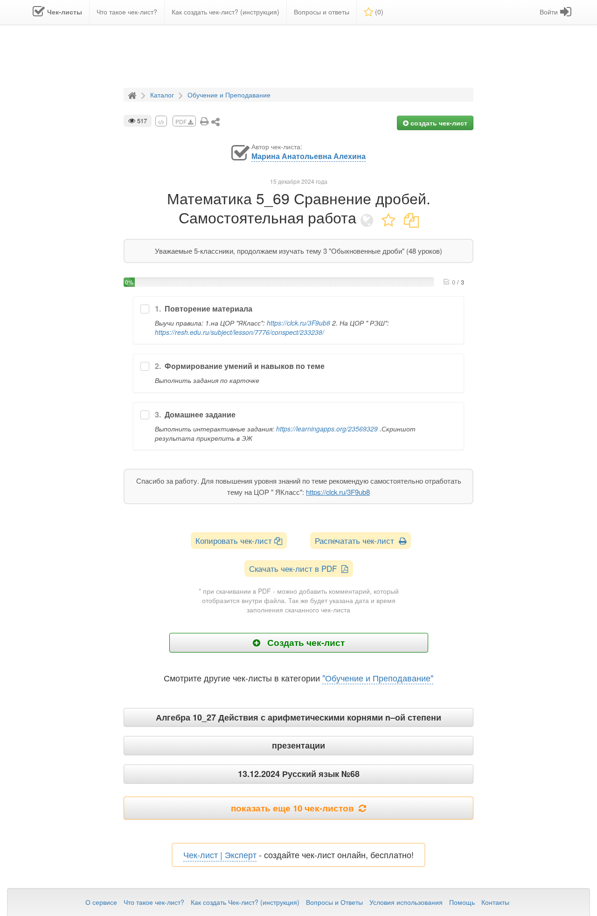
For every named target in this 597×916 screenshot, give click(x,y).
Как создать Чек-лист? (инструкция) (245, 902)
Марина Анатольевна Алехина (308, 156)
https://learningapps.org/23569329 (327, 428)
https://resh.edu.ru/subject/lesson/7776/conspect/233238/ (239, 332)
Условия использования (406, 902)
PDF (181, 121)
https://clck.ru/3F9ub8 (298, 322)
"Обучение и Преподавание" (377, 678)
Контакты (495, 902)
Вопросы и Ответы (334, 902)
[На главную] (133, 94)
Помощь (462, 902)
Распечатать (357, 540)
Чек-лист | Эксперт (220, 854)
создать (438, 122)
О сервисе (101, 902)
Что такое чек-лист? (154, 902)
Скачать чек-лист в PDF (295, 568)
